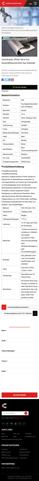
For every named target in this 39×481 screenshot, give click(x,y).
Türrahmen (23, 449)
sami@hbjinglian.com (25, 478)
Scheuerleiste (24, 455)
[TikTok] (23, 423)
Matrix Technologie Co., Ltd (10, 468)
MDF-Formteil (6, 452)
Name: (4, 330)
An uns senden (20, 87)
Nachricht (5, 436)
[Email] (25, 413)
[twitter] (11, 423)
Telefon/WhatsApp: (8, 351)
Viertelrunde (19, 28)
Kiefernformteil (25, 452)
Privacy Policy (17, 439)
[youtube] (15, 423)
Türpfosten (23, 458)
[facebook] (3, 423)
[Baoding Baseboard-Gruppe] (12, 405)
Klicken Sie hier (18, 418)
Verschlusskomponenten (10, 458)
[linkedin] (7, 423)
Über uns (16, 434)
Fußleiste (5, 449)
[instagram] (19, 423)
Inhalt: (4, 371)
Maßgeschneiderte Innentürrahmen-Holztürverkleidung (21, 307)
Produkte (11, 28)
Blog (14, 436)
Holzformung (6, 455)
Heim (5, 28)
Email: (4, 341)
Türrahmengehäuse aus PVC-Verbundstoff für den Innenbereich (14, 313)
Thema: (5, 361)
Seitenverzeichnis (7, 439)
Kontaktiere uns (30, 436)
